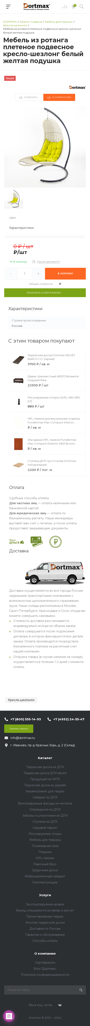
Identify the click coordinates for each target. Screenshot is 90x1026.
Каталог (45, 758)
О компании (45, 953)
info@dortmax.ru (22, 738)
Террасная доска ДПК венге (45, 773)
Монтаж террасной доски (45, 922)
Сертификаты (45, 962)
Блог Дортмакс (45, 969)
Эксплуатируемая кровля (45, 904)
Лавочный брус (45, 864)
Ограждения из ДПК (45, 809)
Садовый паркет (45, 828)
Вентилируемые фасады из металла (45, 803)
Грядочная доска (45, 870)
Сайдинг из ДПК (45, 797)
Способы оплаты (45, 941)
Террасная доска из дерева (45, 785)
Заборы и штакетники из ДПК (45, 815)
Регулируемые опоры (45, 834)
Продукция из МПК (45, 779)
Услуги (45, 895)
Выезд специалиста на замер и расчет (45, 910)
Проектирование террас (45, 916)
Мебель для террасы (45, 840)
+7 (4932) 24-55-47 (68, 719)
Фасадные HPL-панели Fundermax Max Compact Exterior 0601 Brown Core (52, 443)
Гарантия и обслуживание (45, 935)
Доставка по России (45, 929)
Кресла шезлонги (21, 700)
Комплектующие (45, 882)
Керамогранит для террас (45, 791)
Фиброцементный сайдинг (45, 876)
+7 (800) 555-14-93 (25, 719)
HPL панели (45, 858)
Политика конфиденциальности (45, 975)
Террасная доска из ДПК (45, 767)
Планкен (45, 852)
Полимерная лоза (45, 846)
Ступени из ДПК (45, 822)
